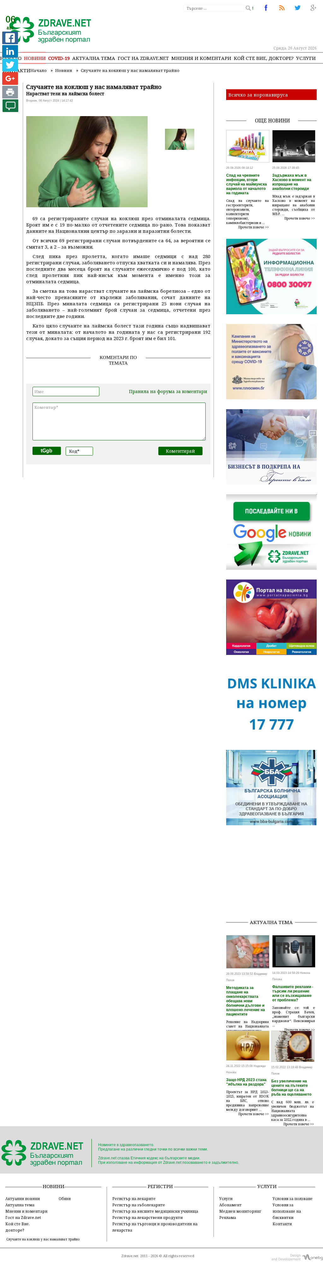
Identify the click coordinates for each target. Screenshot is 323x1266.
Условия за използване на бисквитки (287, 1211)
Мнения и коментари (201, 58)
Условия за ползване (293, 1198)
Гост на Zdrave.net (23, 1217)
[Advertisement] (274, 874)
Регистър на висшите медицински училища (155, 1211)
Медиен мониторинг (240, 1211)
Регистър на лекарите (134, 1198)
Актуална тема (93, 58)
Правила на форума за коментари (168, 391)
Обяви (65, 1198)
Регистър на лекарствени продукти (147, 1217)
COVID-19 (59, 58)
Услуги (306, 58)
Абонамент (230, 1204)
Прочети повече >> (253, 227)
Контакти (282, 1223)
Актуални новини (22, 1198)
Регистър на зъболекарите (138, 1204)
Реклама (227, 1217)
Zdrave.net (129, 1256)
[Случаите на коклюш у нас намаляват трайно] (46, 30)
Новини (35, 58)
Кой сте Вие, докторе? (264, 58)
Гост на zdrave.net (143, 58)
